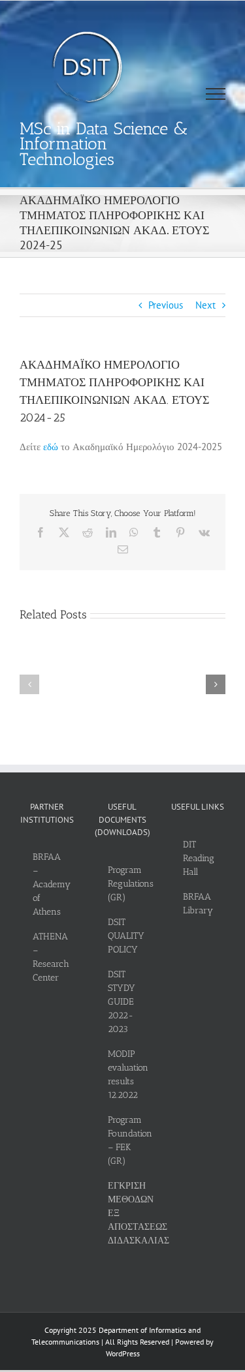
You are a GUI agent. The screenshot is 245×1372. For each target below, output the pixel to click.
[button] (29, 684)
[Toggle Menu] (215, 94)
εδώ (50, 446)
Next (205, 305)
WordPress (123, 1353)
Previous (165, 305)
